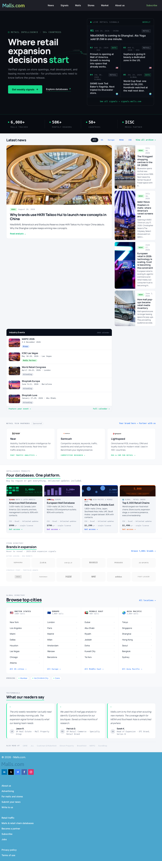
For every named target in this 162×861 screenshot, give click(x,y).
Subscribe (151, 5)
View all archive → (146, 140)
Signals (65, 5)
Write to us (7, 807)
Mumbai (23, 678)
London (62, 622)
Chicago (25, 657)
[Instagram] (31, 772)
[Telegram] (17, 772)
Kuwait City (100, 651)
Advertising (8, 791)
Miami (25, 633)
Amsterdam (62, 645)
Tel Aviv (100, 657)
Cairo (57, 678)
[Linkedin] (4, 772)
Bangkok (137, 651)
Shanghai (137, 633)
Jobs (4, 839)
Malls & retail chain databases (18, 823)
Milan (62, 639)
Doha (100, 645)
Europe (111, 140)
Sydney (137, 657)
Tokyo (137, 622)
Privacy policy (9, 849)
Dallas (25, 639)
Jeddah (100, 639)
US (102, 140)
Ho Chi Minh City (41, 678)
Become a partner (11, 828)
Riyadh (100, 633)
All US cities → (18, 669)
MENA (121, 140)
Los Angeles (25, 627)
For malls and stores (12, 796)
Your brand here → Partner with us (137, 423)
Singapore (137, 627)
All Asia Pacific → (132, 669)
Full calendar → (101, 409)
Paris (62, 627)
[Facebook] (24, 772)
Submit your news (11, 801)
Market (105, 5)
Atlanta (25, 662)
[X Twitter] (11, 772)
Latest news (16, 140)
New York (25, 622)
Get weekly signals (25, 89)
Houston (25, 645)
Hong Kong (137, 639)
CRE (130, 140)
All (94, 140)
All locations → (147, 600)
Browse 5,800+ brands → (143, 551)
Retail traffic (8, 817)
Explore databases (58, 89)
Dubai (100, 622)
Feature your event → (20, 409)
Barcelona (62, 657)
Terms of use (8, 855)
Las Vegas (25, 651)
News (51, 5)
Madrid (62, 633)
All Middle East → (94, 669)
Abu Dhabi (100, 627)
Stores (91, 5)
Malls (78, 5)
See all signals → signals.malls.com (120, 101)
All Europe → (54, 669)
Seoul (137, 645)
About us (120, 5)
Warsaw (62, 651)
